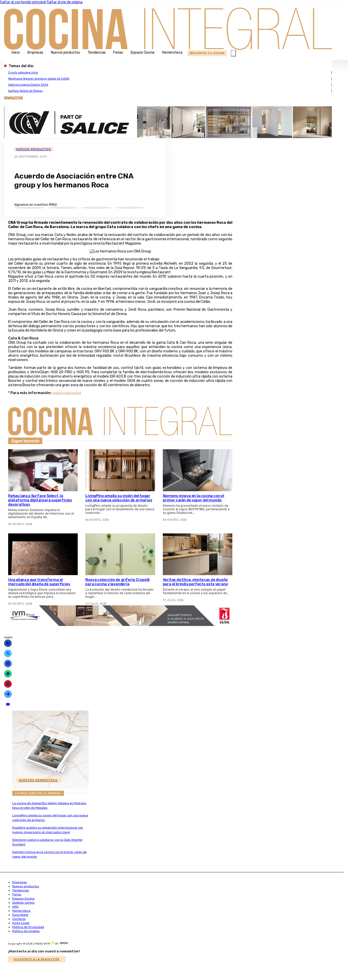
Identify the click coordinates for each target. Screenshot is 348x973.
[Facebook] (8, 643)
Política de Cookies (26, 931)
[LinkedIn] (8, 663)
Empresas (35, 52)
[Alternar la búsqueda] (233, 53)
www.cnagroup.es (66, 393)
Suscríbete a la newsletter (37, 959)
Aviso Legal (20, 923)
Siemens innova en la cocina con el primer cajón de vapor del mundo (193, 498)
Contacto (19, 919)
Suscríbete (20, 915)
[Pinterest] (8, 684)
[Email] (8, 704)
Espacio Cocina (143, 52)
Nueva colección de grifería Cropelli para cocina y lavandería (117, 582)
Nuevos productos (65, 52)
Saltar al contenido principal (23, 2)
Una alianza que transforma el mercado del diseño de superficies (39, 582)
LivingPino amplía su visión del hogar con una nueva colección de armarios (118, 498)
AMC (15, 906)
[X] (8, 653)
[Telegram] (8, 694)
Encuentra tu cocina (207, 53)
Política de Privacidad (28, 927)
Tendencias (97, 52)
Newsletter (13, 97)
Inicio (16, 52)
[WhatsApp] (8, 674)
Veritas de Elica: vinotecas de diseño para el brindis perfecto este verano (195, 582)
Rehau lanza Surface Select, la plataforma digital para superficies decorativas (40, 500)
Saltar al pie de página (65, 2)
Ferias (118, 52)
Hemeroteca (172, 52)
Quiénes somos (23, 902)
